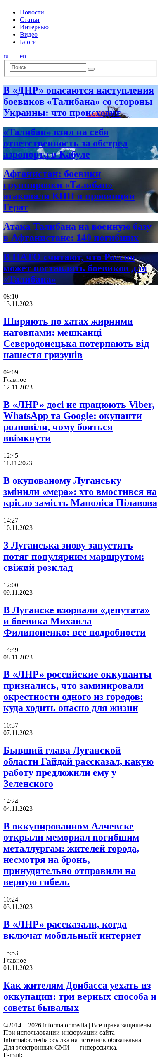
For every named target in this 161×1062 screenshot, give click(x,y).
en (23, 55)
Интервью (34, 27)
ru (6, 55)
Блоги (28, 41)
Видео (29, 34)
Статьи (30, 19)
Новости (32, 12)
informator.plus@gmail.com (60, 1054)
